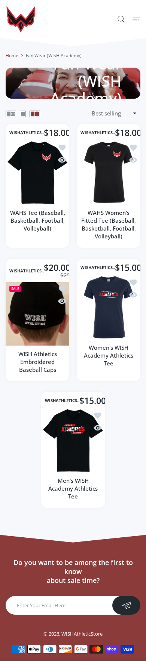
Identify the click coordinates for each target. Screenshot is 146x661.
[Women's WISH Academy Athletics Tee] (108, 307)
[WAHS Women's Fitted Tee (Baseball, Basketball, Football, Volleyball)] (108, 172)
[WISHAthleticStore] (21, 19)
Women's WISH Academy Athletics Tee (108, 355)
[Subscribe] (126, 605)
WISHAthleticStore (82, 633)
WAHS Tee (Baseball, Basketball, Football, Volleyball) (37, 220)
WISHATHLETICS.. (26, 132)
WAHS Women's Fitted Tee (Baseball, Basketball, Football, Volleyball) (108, 224)
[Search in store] (121, 19)
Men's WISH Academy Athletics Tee (73, 488)
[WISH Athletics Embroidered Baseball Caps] (37, 313)
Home (12, 55)
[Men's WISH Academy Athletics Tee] (73, 440)
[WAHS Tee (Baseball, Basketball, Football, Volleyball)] (37, 172)
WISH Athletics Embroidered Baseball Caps (37, 361)
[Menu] (136, 19)
